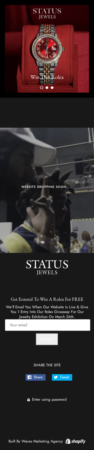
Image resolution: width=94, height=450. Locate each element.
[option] (47, 49)
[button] (41, 87)
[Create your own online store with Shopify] (74, 440)
